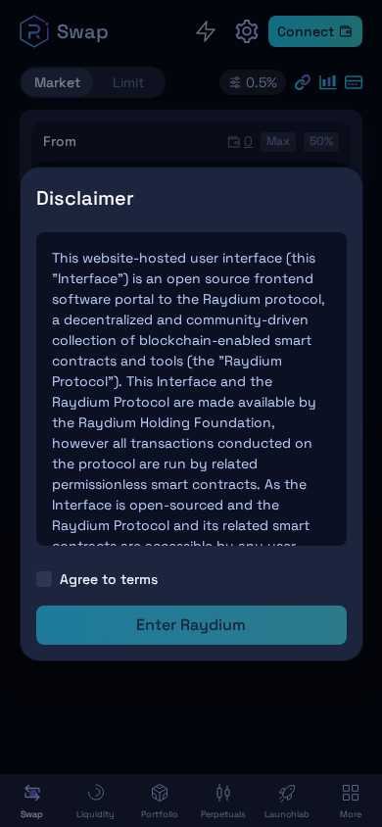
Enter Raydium (191, 624)
